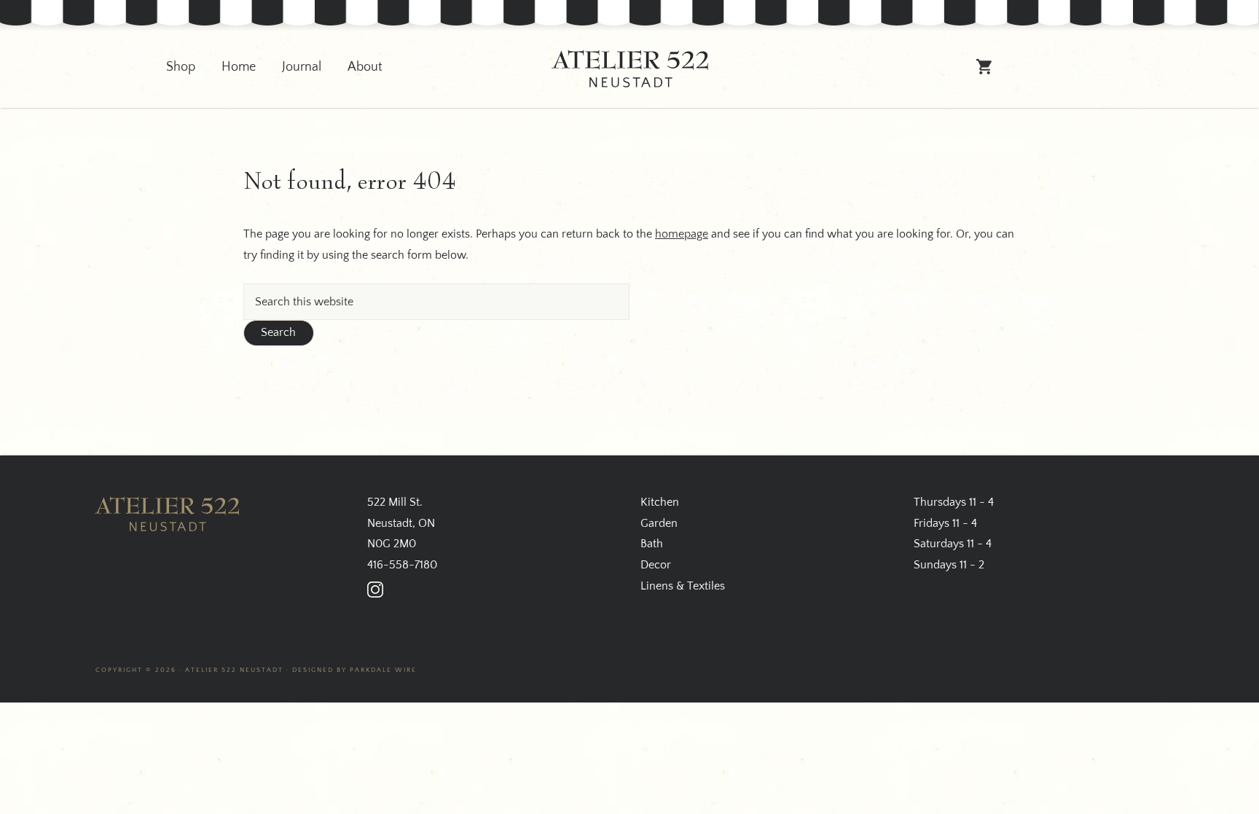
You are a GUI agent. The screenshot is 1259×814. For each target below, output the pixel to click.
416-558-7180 (402, 564)
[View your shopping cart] (984, 73)
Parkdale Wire (383, 669)
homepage (681, 233)
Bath (651, 543)
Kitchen (659, 502)
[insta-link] (375, 590)
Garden (659, 523)
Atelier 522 (629, 69)
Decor (655, 564)
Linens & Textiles (682, 585)
